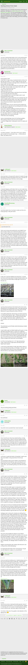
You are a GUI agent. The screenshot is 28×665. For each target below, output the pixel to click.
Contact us (3, 661)
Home (23, 661)
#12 (26, 415)
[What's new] (24, 1)
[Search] (26, 1)
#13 (26, 425)
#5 (26, 186)
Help (20, 661)
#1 (26, 55)
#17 (26, 558)
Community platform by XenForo (11, 663)
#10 (26, 304)
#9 (26, 274)
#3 (26, 130)
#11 (26, 405)
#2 (26, 76)
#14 (26, 435)
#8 (26, 254)
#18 (26, 600)
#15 (26, 454)
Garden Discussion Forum (17, 11)
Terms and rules (9, 661)
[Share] (25, 55)
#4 (26, 174)
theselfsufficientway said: (6, 224)
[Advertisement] (14, 34)
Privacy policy (15, 661)
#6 (26, 208)
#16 (26, 473)
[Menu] (1, 1)
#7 (26, 222)
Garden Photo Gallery (5, 12)
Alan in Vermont (5, 7)
